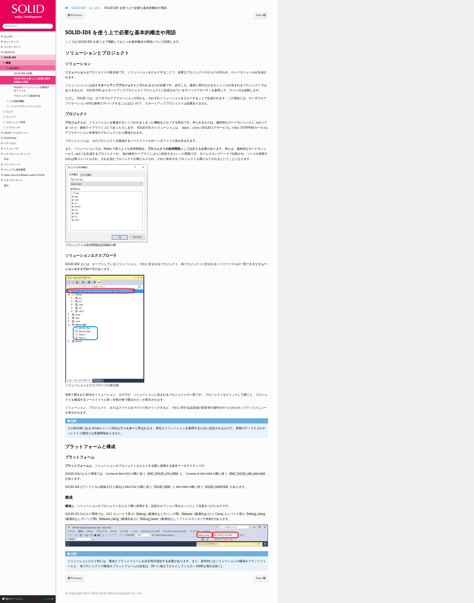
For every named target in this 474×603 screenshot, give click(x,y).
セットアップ (11, 41)
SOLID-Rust (10, 138)
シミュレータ (11, 148)
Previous (76, 15)
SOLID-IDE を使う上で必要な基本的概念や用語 (32, 80)
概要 (8, 62)
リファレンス (13, 127)
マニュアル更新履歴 (15, 169)
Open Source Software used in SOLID (24, 175)
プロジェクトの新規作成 (27, 95)
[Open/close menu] (2, 36)
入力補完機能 (17, 101)
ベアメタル (10, 143)
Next (259, 15)
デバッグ (11, 116)
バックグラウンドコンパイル (25, 106)
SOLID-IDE (10, 57)
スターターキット (13, 180)
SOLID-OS (9, 52)
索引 (6, 185)
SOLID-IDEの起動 (23, 73)
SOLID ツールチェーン (16, 132)
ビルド (9, 111)
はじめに (9, 36)
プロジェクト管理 (15, 122)
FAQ (6, 159)
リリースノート (12, 164)
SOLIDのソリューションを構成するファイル (31, 89)
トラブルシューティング (17, 153)
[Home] (66, 7)
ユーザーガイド (12, 46)
